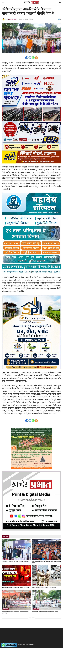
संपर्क (16, 641)
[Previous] (30, 618)
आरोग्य (31, 19)
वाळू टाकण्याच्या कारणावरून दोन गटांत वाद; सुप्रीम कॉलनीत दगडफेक (44, 587)
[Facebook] (26, 57)
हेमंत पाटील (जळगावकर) (11, 19)
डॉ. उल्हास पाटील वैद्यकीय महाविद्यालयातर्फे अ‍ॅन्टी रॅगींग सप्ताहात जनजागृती (45, 612)
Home (3, 641)
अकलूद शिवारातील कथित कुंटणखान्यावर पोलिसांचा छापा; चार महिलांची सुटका (15, 587)
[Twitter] (29, 57)
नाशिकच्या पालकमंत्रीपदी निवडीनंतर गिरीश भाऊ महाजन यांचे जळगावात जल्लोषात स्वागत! (46, 562)
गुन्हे (4, 584)
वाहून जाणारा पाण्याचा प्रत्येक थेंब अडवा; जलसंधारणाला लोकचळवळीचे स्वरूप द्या (16, 561)
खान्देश (4, 558)
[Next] (33, 618)
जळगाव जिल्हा (36, 558)
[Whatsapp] (33, 57)
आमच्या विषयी (10, 641)
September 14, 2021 (23, 19)
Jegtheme (32, 644)
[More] (36, 57)
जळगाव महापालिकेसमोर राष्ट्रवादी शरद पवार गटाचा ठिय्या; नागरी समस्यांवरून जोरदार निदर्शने (15, 612)
